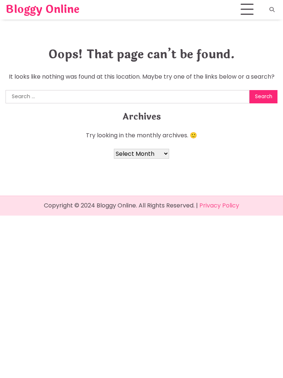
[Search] (271, 9)
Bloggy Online (42, 9)
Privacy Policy (219, 205)
